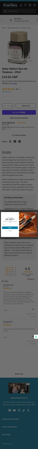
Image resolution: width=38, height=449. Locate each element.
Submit (10, 227)
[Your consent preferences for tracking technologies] (36, 337)
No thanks (10, 230)
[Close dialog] (36, 213)
